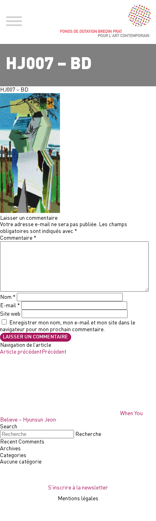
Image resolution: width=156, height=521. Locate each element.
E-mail (10, 305)
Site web (10, 313)
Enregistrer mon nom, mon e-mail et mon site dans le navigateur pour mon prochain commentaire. (67, 325)
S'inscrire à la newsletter (78, 487)
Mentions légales (78, 498)
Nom (8, 296)
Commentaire (18, 237)
